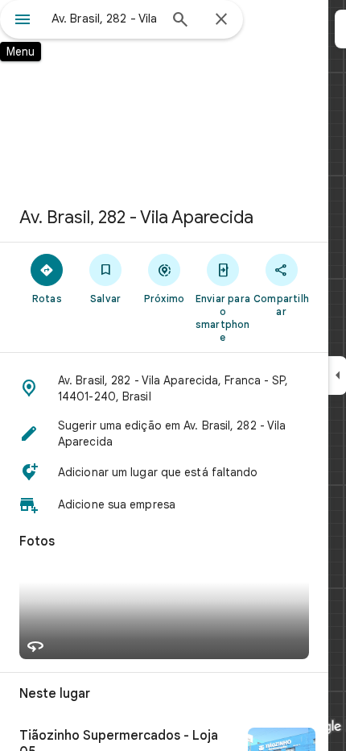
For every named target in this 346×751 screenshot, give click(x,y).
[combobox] (104, 18)
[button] (164, 388)
